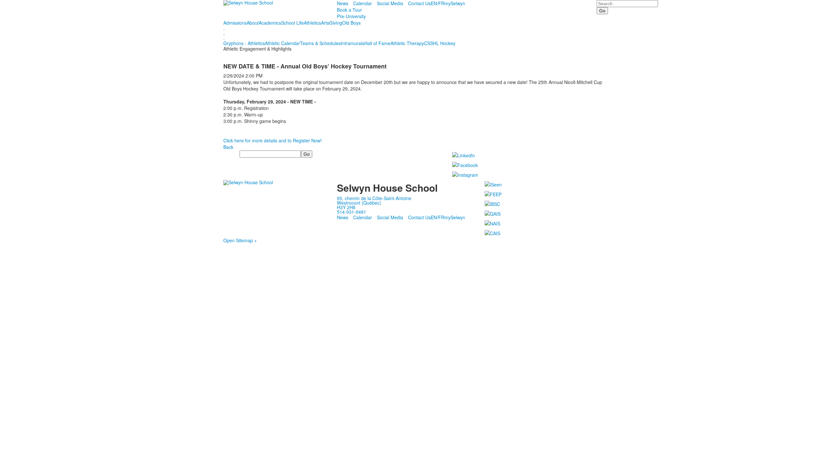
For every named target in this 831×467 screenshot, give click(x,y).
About (253, 22)
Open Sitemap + (240, 240)
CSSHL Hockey (439, 43)
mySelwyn (454, 3)
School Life (292, 22)
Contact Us (419, 3)
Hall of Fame (377, 43)
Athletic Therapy (407, 43)
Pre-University (351, 16)
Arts (325, 22)
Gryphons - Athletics (244, 43)
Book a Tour (349, 9)
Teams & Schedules (320, 43)
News (342, 3)
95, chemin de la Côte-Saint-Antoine (374, 198)
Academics (270, 22)
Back (228, 147)
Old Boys (351, 22)
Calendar (362, 3)
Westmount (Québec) (359, 202)
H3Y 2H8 (346, 207)
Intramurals (352, 43)
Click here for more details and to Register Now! (272, 140)
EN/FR (437, 3)
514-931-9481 (351, 212)
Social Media (390, 3)
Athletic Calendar (282, 43)
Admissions (235, 22)
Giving (335, 22)
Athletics (312, 22)
